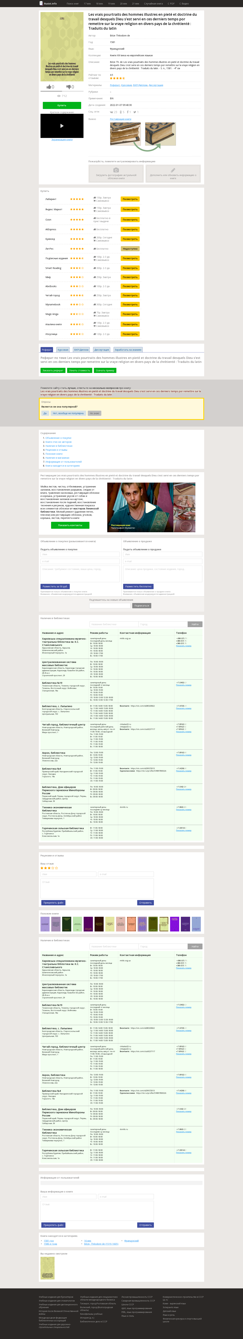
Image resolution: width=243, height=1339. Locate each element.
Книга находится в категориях (62, 465)
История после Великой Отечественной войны (58, 1312)
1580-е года (50, 1243)
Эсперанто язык (171, 1307)
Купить (62, 105)
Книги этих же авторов (58, 441)
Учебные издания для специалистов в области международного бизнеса (98, 1298)
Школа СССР (128, 1304)
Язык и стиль (128, 1316)
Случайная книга (153, 3)
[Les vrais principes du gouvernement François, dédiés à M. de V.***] (109, 924)
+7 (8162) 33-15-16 (184, 729)
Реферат (115, 85)
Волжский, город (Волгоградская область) (96, 1309)
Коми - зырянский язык (174, 1303)
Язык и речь (169, 1315)
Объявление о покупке (58, 437)
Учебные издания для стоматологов (57, 1300)
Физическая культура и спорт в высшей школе (182, 1320)
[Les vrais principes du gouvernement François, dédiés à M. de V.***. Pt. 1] (142, 924)
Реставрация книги (120, 119)
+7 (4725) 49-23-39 (184, 706)
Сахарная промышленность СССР (138, 1300)
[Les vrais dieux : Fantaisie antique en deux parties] (174, 924)
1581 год (49, 1240)
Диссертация (156, 85)
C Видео (184, 3)
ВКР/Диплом (140, 85)
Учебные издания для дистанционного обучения (58, 1306)
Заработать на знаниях (128, 349)
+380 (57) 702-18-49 (184, 641)
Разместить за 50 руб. (55, 586)
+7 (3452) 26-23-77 (184, 682)
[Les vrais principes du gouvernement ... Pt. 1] (196, 924)
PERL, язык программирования (137, 1312)
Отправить (145, 902)
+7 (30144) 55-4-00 (184, 828)
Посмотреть (130, 199)
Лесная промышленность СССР (137, 1297)
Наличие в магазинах (57, 457)
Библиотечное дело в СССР (93, 1321)
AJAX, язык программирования (137, 1308)
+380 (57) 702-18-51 (184, 638)
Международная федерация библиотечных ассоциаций (53, 1319)
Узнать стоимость (79, 370)
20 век (123, 3)
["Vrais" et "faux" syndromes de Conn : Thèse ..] (77, 924)
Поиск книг (73, 3)
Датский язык (169, 1311)
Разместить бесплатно (138, 586)
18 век (99, 3)
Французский (131, 1240)
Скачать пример (105, 370)
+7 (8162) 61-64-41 (184, 724)
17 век (87, 3)
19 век (111, 3)
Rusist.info (50, 3)
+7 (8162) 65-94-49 (184, 752)
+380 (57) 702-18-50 (184, 643)
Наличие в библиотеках (58, 445)
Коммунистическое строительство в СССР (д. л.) (183, 1298)
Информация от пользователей (63, 461)
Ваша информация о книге (56, 1191)
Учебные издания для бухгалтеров (56, 1297)
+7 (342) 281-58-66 (184, 786)
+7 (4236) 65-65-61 (184, 768)
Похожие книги (53, 453)
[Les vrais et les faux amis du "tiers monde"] (66, 924)
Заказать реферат (53, 370)
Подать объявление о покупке (58, 549)
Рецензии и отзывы (56, 449)
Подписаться (141, 605)
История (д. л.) (87, 1317)
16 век (87, 1240)
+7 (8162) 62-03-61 (184, 726)
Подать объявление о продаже (142, 549)
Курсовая (126, 85)
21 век (135, 3)
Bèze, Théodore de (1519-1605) (101, 1243)
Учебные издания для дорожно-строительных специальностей (55, 1326)
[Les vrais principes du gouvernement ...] (45, 924)
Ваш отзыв (47, 863)
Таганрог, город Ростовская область (98, 1303)
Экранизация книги (62, 139)
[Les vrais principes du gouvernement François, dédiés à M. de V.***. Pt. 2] (185, 924)
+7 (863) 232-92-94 (184, 807)
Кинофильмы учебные (91, 1314)
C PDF (171, 3)
